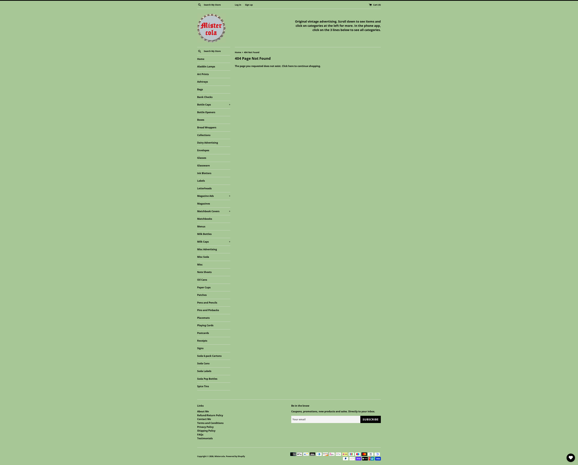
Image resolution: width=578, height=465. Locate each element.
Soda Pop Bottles (207, 378)
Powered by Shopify (235, 456)
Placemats (203, 317)
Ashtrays (202, 81)
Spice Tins (203, 386)
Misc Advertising (207, 249)
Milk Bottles (204, 234)
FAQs (200, 434)
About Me (203, 411)
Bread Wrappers (206, 127)
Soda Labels (204, 371)
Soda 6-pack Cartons (209, 356)
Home (200, 59)
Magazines (203, 203)
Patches (202, 295)
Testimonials (205, 438)
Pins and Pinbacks (208, 310)
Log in (238, 4)
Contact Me (204, 419)
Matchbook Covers (213, 211)
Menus (201, 226)
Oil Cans (202, 279)
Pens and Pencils (207, 302)
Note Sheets (204, 272)
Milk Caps (213, 241)
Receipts (202, 340)
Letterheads (204, 188)
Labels (201, 180)
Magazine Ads (213, 196)
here (291, 66)
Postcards (203, 333)
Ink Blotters (204, 173)
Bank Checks (205, 97)
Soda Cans (203, 363)
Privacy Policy (205, 427)
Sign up (249, 4)
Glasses (201, 158)
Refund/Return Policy (210, 415)
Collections (203, 135)
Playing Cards (205, 325)
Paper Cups (204, 287)
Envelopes (203, 150)
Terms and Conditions (210, 423)
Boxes (200, 119)
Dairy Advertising (207, 142)
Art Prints (203, 74)
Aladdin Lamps (206, 66)
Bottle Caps (213, 104)
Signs (200, 348)
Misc (200, 264)
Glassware (203, 165)
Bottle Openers (206, 112)
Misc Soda (203, 257)
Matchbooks (204, 218)
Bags (200, 89)
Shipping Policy (206, 430)
